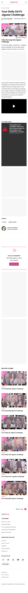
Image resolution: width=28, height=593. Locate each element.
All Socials (5, 564)
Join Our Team (5, 543)
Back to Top (19, 509)
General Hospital (5, 524)
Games (4, 222)
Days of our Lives (5, 521)
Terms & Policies (5, 548)
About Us (3, 540)
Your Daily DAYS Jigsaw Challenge (12, 476)
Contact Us (4, 551)
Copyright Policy (5, 577)
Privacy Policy (4, 572)
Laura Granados (7, 19)
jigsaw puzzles (12, 222)
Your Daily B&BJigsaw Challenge (12, 411)
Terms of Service (5, 574)
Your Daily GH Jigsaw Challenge (12, 433)
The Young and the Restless (8, 527)
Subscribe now (14, 264)
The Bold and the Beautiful (8, 529)
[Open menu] (2, 2)
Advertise (3, 546)
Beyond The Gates (6, 532)
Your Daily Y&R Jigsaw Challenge (12, 454)
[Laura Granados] (4, 228)
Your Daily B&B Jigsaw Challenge (12, 389)
